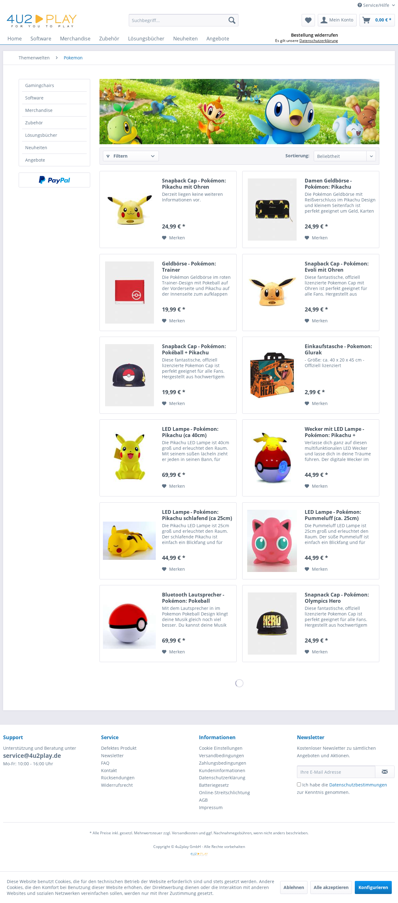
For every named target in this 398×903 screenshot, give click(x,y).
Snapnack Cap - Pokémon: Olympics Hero (337, 598)
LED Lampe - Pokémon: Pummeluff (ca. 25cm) (333, 515)
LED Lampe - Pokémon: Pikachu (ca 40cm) (190, 432)
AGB (203, 800)
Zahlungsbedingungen (222, 763)
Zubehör (34, 123)
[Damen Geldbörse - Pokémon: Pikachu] (272, 209)
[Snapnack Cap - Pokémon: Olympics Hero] (272, 624)
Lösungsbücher (41, 135)
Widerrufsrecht (117, 785)
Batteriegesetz (214, 785)
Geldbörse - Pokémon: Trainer (189, 266)
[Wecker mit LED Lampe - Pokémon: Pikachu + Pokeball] (272, 458)
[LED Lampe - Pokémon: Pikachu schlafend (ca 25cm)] (129, 541)
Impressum (211, 807)
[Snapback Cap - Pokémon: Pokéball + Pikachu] (129, 375)
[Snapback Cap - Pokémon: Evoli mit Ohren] (272, 292)
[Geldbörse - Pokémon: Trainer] (129, 292)
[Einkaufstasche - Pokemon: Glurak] (272, 375)
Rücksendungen (118, 778)
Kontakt (109, 770)
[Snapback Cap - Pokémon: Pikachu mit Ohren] (129, 209)
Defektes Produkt (119, 748)
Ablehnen (294, 887)
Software (34, 98)
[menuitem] (183, 20)
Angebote (35, 160)
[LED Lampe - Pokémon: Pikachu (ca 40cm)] (129, 458)
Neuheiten (36, 147)
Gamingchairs (39, 85)
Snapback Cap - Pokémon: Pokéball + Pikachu (194, 349)
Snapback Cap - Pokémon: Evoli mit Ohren (337, 266)
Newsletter (112, 755)
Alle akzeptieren (331, 887)
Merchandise (39, 110)
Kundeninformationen (222, 770)
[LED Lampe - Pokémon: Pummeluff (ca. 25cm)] (272, 541)
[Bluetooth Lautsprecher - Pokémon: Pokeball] (129, 624)
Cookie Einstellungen (221, 748)
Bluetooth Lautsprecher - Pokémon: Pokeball (193, 598)
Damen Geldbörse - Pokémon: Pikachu (328, 183)
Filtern (119, 156)
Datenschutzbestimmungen (358, 785)
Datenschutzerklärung (222, 778)
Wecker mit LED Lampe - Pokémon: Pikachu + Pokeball (334, 432)
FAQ (105, 763)
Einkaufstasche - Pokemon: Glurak (338, 349)
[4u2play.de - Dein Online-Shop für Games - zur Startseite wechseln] (42, 22)
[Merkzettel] (308, 20)
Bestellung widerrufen (314, 35)
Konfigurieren (373, 887)
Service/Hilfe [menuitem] (376, 5)
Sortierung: (297, 156)
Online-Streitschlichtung (224, 792)
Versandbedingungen (221, 755)
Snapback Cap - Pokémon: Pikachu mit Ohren (194, 183)
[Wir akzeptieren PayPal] (54, 180)
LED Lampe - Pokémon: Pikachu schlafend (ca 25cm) (197, 515)
